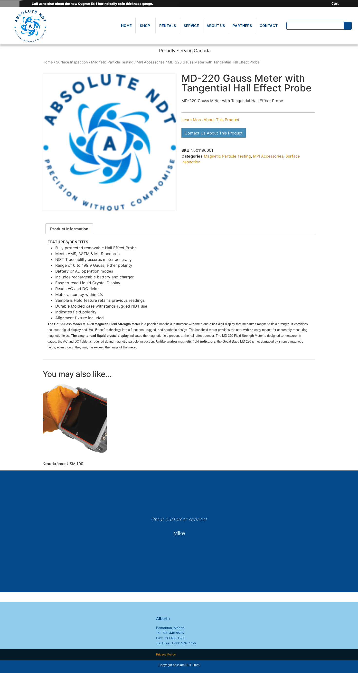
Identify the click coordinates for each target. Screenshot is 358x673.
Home (48, 62)
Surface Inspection (72, 62)
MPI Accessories (151, 62)
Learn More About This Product (210, 119)
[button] (47, 540)
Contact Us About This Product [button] (214, 133)
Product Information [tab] (69, 228)
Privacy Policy (166, 654)
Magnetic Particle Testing (112, 62)
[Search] (347, 25)
